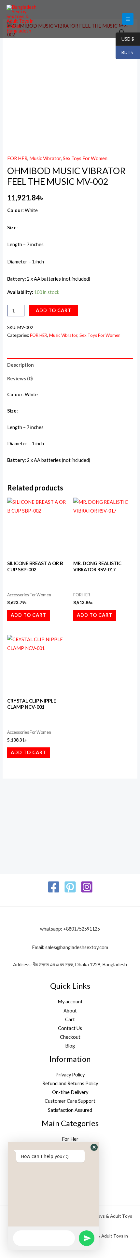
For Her (70, 1139)
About (70, 1010)
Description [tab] (20, 365)
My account (70, 1001)
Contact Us (70, 1028)
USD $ (125, 39)
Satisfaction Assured (70, 1110)
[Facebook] (53, 887)
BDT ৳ (125, 52)
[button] (94, 1147)
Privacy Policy (70, 1074)
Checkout (70, 1037)
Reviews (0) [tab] (20, 378)
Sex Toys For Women (85, 158)
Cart (70, 1019)
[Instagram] (86, 887)
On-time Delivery (70, 1092)
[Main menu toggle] (127, 19)
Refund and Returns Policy (70, 1083)
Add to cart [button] (28, 615)
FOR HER (17, 158)
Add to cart (53, 310)
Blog (70, 1045)
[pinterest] (70, 887)
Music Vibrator (45, 158)
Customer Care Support (70, 1101)
